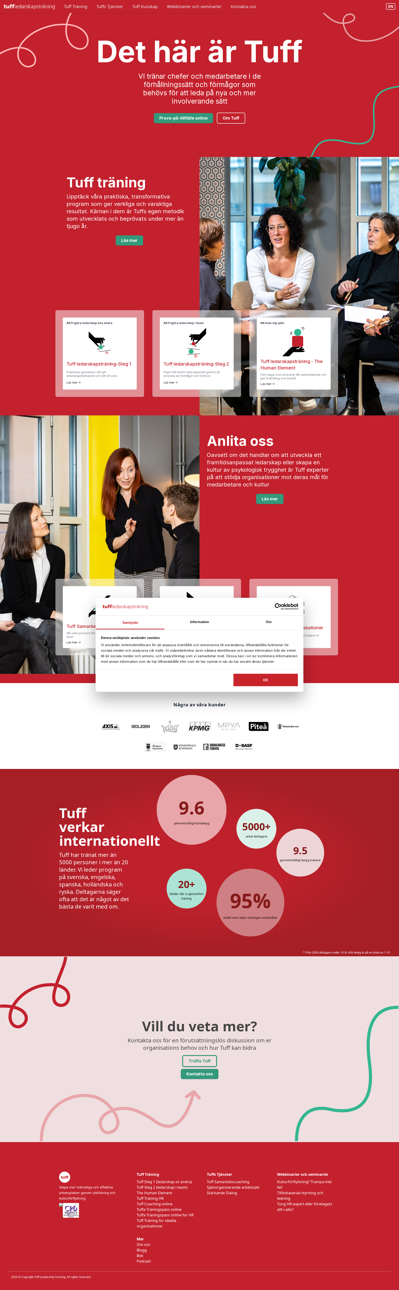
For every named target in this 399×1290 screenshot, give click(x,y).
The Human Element (154, 1192)
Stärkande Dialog (222, 1192)
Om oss (143, 1244)
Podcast (144, 1261)
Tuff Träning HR (150, 1198)
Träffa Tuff (200, 1061)
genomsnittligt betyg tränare (300, 860)
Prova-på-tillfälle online (183, 118)
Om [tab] (269, 622)
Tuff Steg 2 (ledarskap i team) (162, 1187)
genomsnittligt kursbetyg (191, 823)
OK (265, 680)
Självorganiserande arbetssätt (233, 1187)
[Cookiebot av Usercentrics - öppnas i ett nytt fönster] (278, 606)
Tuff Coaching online (154, 1203)
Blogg (142, 1250)
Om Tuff (231, 118)
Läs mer (129, 240)
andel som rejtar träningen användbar (250, 917)
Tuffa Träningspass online (159, 1209)
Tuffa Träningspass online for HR (165, 1215)
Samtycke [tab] (130, 622)
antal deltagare (256, 836)
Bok (140, 1255)
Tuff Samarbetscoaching (228, 1181)
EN (390, 6)
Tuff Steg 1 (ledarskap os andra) (164, 1181)
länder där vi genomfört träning (186, 896)
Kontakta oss (199, 1073)
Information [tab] (199, 622)
